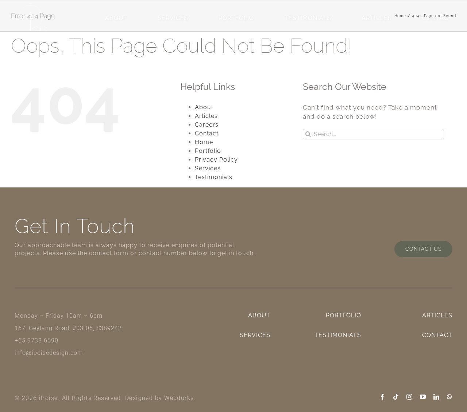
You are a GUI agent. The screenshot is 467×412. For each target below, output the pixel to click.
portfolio (236, 18)
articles (377, 18)
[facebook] (382, 397)
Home (204, 142)
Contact (207, 133)
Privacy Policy (216, 159)
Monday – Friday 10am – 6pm (59, 315)
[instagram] (409, 397)
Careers (207, 124)
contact (437, 18)
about (116, 18)
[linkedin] (436, 397)
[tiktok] (396, 397)
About (204, 107)
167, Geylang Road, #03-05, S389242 (68, 328)
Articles (206, 115)
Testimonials (308, 18)
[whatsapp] (449, 397)
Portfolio (208, 150)
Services (208, 168)
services (173, 18)
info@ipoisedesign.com (49, 352)
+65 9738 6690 (36, 340)
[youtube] (423, 397)
